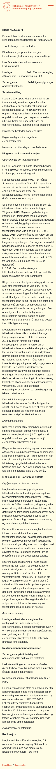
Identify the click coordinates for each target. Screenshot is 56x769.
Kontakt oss (7, 765)
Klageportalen (20, 765)
